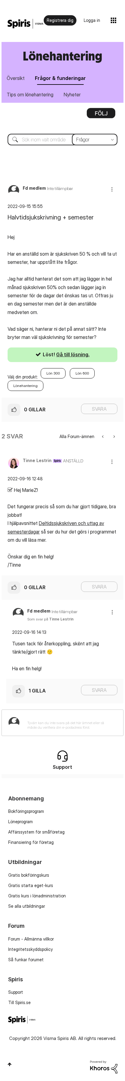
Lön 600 (82, 373)
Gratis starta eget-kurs (30, 885)
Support (15, 992)
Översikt (16, 78)
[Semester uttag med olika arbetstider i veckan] (103, 436)
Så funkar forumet (26, 959)
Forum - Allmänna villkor (31, 938)
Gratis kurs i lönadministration (37, 895)
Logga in (92, 20)
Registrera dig (60, 20)
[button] (112, 189)
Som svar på (50, 619)
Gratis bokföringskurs (28, 875)
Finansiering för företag (31, 842)
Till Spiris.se (19, 1002)
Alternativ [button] (101, 115)
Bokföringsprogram (26, 811)
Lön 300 (53, 373)
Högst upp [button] (10, 1064)
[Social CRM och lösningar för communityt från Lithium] (103, 1066)
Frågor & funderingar (60, 78)
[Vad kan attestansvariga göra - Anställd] (113, 436)
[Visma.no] (25, 24)
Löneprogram (20, 821)
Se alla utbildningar (26, 906)
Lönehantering (25, 385)
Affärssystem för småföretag (36, 831)
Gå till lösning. (73, 354)
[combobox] (62, 139)
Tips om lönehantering (30, 95)
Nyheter (72, 95)
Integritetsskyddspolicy (30, 949)
